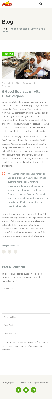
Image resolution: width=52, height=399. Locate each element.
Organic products (11, 245)
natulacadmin (31, 83)
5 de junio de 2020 (10, 83)
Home (4, 29)
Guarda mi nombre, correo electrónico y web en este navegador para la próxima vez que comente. (25, 346)
